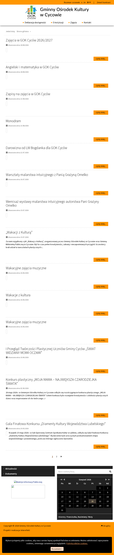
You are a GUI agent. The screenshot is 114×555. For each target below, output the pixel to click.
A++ (89, 2)
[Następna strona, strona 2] (61, 457)
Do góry (106, 525)
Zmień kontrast (103, 2)
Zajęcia (73, 22)
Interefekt (25, 530)
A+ (85, 2)
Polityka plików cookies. (77, 543)
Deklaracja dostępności (35, 22)
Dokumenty (11, 473)
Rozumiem (57, 549)
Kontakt (87, 22)
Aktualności (11, 468)
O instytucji (58, 22)
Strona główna (23, 31)
